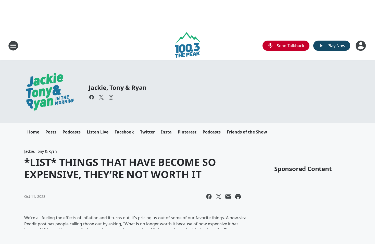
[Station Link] (187, 45)
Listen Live (97, 132)
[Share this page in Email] (228, 196)
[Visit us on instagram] (111, 97)
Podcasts (71, 132)
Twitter (147, 132)
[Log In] (361, 46)
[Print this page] (238, 196)
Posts (50, 132)
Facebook (124, 132)
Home (33, 132)
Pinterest (187, 132)
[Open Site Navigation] (13, 46)
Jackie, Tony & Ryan (118, 87)
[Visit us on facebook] (92, 97)
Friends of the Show (247, 132)
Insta (166, 132)
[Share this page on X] (218, 196)
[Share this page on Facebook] (208, 196)
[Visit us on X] (101, 97)
